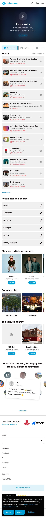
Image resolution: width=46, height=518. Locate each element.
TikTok (4, 467)
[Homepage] (10, 3)
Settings (31, 512)
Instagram (5, 463)
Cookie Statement (10, 507)
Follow (11, 283)
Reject (19, 512)
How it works (24, 487)
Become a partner (8, 424)
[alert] (23, 506)
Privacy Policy (29, 504)
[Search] (32, 3)
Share (24, 35)
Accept (8, 512)
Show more (6, 192)
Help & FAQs (6, 479)
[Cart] (37, 3)
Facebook (5, 453)
